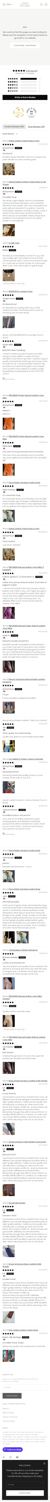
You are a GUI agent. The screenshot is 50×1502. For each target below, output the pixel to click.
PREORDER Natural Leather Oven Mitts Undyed (22, 997)
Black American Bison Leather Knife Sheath (28, 1081)
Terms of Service (10, 1417)
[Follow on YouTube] (17, 1457)
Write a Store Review (25, 97)
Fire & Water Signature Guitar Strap (24, 482)
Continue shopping (25, 45)
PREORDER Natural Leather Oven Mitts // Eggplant (23, 568)
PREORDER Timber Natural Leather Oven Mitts (23, 396)
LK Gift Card (14, 243)
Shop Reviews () (36, 126)
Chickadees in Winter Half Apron (23, 950)
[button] (13, 79)
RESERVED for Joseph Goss (21, 291)
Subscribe (25, 1493)
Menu (7, 4)
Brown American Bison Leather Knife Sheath (22, 1265)
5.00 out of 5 (31, 71)
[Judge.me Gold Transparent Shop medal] (18, 112)
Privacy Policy (9, 1421)
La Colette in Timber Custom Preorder (26, 759)
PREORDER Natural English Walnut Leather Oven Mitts (24, 627)
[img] (25, 70)
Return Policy (8, 1412)
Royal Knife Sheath (17, 1203)
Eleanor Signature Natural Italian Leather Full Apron (24, 680)
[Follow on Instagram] (10, 1457)
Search (6, 1408)
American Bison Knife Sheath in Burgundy (27, 1142)
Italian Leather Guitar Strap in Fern (24, 141)
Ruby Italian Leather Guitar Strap (23, 1330)
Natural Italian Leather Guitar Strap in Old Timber (24, 183)
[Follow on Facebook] (4, 1457)
